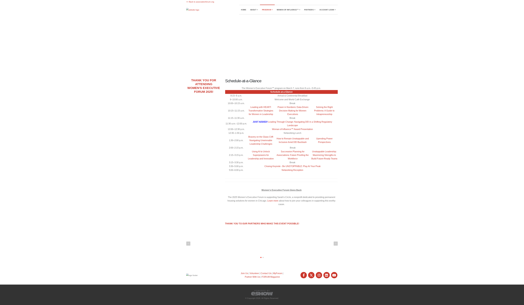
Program (266, 10)
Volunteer (254, 273)
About (253, 10)
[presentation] (188, 244)
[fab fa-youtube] (334, 275)
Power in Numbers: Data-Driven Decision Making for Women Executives (293, 110)
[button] (261, 257)
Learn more (272, 201)
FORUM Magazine (271, 277)
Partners (309, 10)
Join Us (244, 273)
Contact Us (266, 273)
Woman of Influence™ (288, 10)
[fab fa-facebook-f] (304, 275)
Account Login (326, 10)
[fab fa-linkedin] (327, 275)
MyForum (277, 273)
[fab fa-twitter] (311, 275)
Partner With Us (252, 277)
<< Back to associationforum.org (200, 2)
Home (243, 10)
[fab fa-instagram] (319, 275)
